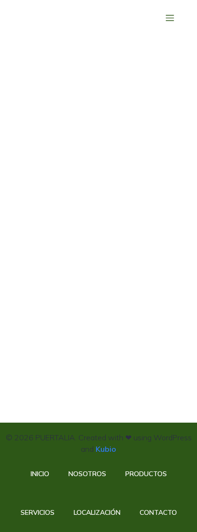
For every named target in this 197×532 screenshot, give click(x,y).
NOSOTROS (87, 473)
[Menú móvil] (170, 18)
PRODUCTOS (146, 473)
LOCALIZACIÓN (97, 512)
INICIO (40, 473)
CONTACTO (158, 512)
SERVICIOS (38, 512)
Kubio (106, 449)
